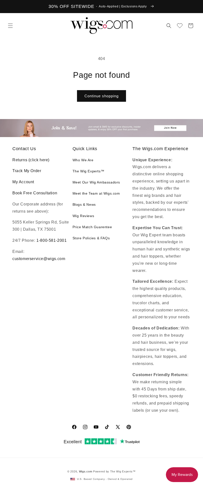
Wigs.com (85, 471)
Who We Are (83, 160)
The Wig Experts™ (88, 171)
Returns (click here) (31, 160)
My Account (23, 182)
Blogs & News (84, 204)
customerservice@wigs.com (38, 259)
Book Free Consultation (34, 193)
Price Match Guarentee (92, 227)
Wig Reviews (83, 216)
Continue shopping (101, 96)
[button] (10, 25)
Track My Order (26, 171)
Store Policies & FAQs (91, 238)
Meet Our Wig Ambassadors (96, 182)
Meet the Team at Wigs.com (96, 193)
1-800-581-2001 (51, 240)
